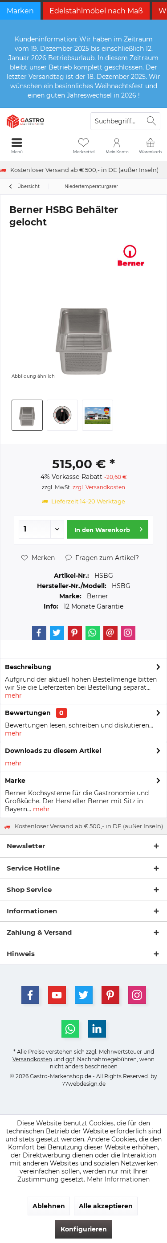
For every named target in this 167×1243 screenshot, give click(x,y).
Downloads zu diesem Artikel (53, 751)
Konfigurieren (84, 1229)
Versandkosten (32, 1059)
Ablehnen (49, 1206)
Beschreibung (28, 667)
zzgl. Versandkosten (99, 487)
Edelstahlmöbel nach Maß (96, 11)
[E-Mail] (110, 633)
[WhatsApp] (70, 1029)
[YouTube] (57, 995)
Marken (20, 11)
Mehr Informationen (118, 1179)
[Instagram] (128, 633)
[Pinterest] (75, 633)
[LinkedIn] (97, 1029)
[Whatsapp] (93, 633)
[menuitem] (150, 145)
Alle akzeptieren (106, 1206)
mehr (13, 695)
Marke (15, 781)
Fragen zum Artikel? (106, 558)
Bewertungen (28, 713)
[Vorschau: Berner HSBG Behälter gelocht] (27, 415)
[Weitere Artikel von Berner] (131, 255)
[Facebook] (39, 633)
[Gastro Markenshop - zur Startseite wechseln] (42, 121)
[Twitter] (57, 633)
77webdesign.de (84, 1083)
